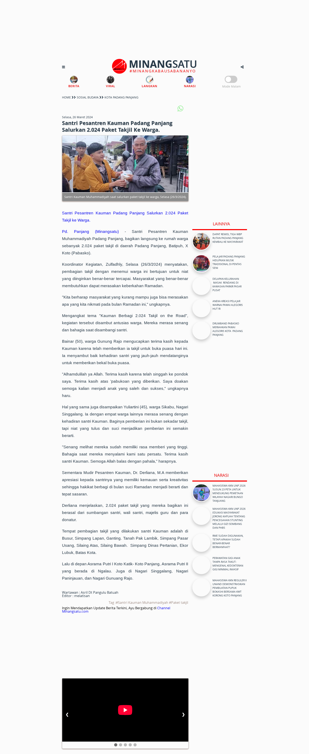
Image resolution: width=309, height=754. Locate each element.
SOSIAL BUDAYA (88, 97)
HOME (66, 97)
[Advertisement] (154, 29)
